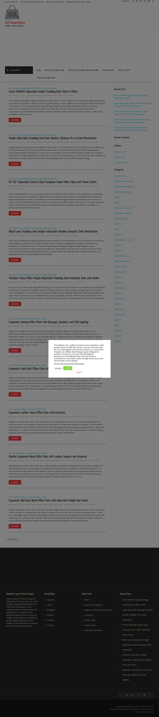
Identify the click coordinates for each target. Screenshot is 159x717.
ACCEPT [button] (68, 368)
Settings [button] (58, 368)
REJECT (79, 372)
